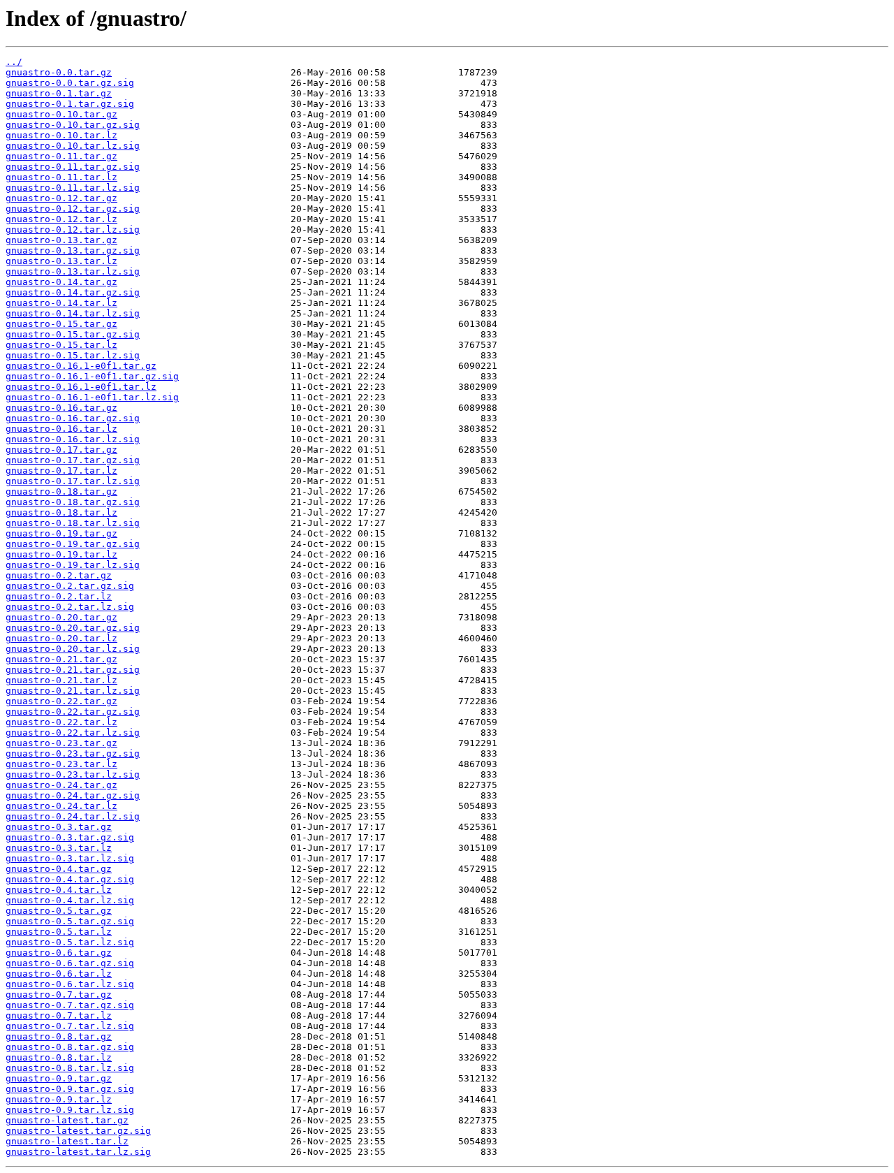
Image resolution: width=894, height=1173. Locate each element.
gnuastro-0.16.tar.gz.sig (73, 418)
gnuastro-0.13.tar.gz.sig (73, 250)
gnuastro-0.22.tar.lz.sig (73, 732)
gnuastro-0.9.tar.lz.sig (70, 1110)
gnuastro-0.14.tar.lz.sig (73, 313)
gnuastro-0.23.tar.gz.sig (73, 753)
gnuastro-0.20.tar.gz (61, 617)
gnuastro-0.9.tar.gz (59, 1078)
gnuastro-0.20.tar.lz (61, 638)
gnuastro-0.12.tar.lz (61, 219)
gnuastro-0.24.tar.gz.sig (73, 795)
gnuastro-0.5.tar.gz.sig (70, 921)
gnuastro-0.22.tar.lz (61, 722)
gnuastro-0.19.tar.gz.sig (73, 544)
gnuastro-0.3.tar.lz (59, 848)
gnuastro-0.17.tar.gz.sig (73, 460)
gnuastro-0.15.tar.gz (61, 324)
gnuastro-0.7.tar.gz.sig (70, 1005)
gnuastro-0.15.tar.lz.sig (73, 355)
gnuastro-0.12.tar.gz (61, 198)
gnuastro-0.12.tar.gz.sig (73, 208)
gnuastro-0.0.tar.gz (59, 72)
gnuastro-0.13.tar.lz (61, 261)
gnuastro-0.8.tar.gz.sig (70, 1047)
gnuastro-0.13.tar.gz (61, 240)
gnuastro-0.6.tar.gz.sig (70, 963)
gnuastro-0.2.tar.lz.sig (70, 607)
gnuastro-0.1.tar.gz (59, 93)
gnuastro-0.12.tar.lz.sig (73, 229)
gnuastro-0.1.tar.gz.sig (70, 104)
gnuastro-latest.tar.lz (67, 1141)
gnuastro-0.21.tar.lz (61, 680)
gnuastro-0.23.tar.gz (61, 743)
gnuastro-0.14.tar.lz (61, 303)
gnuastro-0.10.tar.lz (61, 135)
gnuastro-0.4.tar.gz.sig (70, 879)
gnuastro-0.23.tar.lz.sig (73, 774)
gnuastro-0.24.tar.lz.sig (73, 816)
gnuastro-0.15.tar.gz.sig (73, 334)
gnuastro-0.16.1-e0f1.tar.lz (81, 386)
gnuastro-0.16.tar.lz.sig (73, 439)
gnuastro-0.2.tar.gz (59, 575)
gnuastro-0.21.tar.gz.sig (73, 669)
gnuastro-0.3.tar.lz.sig (70, 858)
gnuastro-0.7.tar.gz (59, 994)
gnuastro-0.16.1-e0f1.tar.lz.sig (92, 397)
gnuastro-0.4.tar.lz (59, 889)
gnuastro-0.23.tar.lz (61, 764)
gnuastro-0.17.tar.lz (61, 470)
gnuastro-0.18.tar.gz (61, 491)
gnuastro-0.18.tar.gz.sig (73, 502)
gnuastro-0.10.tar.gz (61, 114)
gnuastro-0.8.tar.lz (59, 1057)
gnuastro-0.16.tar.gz (61, 407)
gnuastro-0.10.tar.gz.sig (73, 124)
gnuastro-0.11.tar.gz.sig (73, 166)
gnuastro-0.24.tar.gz (61, 785)
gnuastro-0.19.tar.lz (61, 554)
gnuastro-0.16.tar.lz (61, 428)
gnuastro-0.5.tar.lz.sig (70, 942)
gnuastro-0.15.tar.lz (61, 345)
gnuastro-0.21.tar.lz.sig (73, 690)
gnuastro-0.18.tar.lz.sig (73, 523)
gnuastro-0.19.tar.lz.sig (73, 565)
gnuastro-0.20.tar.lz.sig (73, 648)
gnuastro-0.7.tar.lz (59, 1015)
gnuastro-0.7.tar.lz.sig (70, 1026)
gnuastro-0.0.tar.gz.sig (70, 83)
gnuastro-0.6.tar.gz (59, 952)
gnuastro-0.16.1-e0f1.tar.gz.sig (92, 376)
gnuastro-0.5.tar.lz (59, 931)
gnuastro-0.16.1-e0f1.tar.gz (81, 365)
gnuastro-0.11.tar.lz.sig (73, 187)
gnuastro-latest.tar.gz (67, 1120)
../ (14, 62)
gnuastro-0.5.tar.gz (59, 910)
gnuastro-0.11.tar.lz (61, 177)
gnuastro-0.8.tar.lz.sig (70, 1068)
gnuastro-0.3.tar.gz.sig (70, 837)
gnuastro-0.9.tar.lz (59, 1099)
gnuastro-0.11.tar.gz (61, 156)
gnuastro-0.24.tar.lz (61, 806)
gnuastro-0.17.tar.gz (61, 449)
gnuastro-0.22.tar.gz (61, 701)
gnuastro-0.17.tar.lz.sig (73, 481)
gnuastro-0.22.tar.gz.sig (73, 711)
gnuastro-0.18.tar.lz (61, 512)
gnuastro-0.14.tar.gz (61, 282)
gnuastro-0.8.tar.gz (59, 1036)
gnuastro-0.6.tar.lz (59, 973)
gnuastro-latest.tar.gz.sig (78, 1130)
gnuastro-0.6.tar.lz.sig (70, 984)
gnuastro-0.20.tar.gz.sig (73, 627)
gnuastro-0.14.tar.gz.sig (73, 292)
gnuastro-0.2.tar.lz (59, 596)
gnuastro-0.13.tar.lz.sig (73, 271)
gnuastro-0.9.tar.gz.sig (70, 1089)
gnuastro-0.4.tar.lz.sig (70, 900)
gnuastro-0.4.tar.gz (59, 869)
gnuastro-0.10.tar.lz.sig (73, 145)
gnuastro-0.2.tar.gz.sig (70, 586)
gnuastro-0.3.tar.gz (59, 827)
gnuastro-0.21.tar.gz (61, 659)
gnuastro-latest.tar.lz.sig (78, 1151)
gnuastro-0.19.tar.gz (61, 533)
